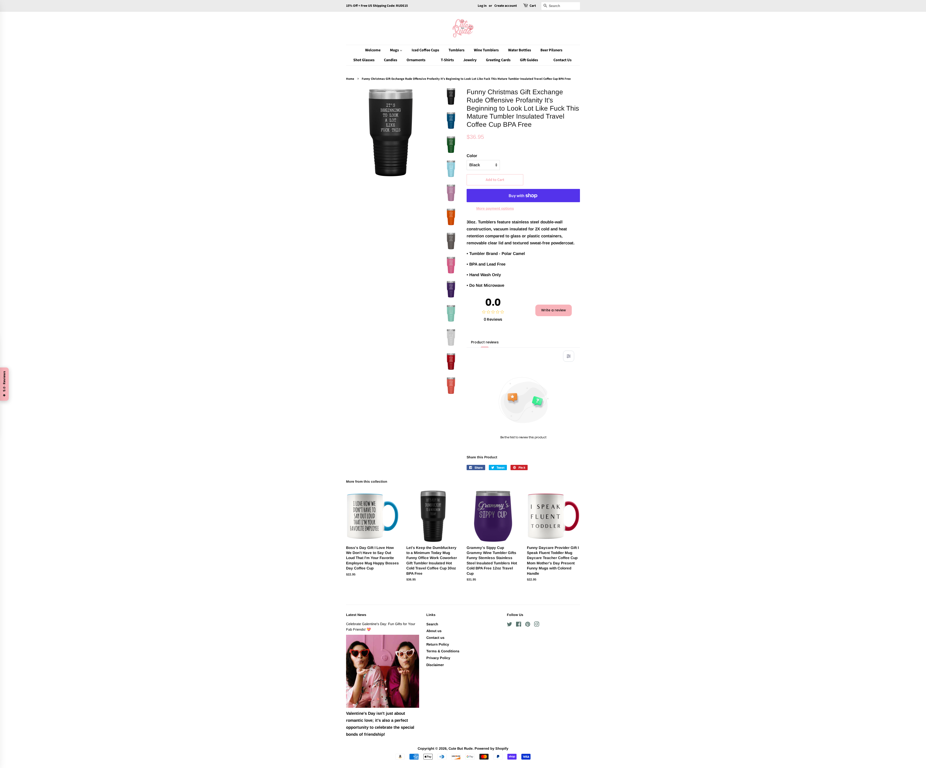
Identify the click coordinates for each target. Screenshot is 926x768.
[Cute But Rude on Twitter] (509, 625)
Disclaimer (435, 665)
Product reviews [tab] (485, 342)
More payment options (495, 208)
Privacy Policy (438, 658)
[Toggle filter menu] (568, 356)
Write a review (553, 310)
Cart (533, 5)
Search (432, 624)
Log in (482, 5)
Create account (505, 5)
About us (434, 631)
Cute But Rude (461, 748)
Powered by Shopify (491, 748)
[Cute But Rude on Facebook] (518, 625)
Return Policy (437, 644)
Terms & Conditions (442, 651)
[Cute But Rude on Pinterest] (527, 625)
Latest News (356, 615)
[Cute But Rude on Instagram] (536, 625)
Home (350, 79)
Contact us (435, 638)
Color (472, 156)
